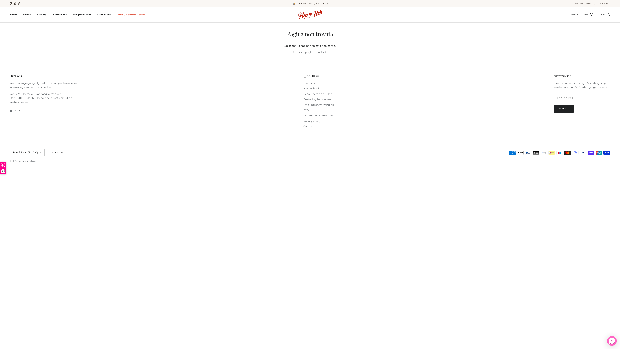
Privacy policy (312, 121)
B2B (306, 110)
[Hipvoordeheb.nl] (310, 14)
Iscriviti (564, 108)
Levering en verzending (318, 104)
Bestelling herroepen (317, 99)
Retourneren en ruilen (317, 93)
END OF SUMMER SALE (131, 14)
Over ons (309, 83)
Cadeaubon (104, 14)
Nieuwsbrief (311, 88)
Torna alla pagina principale (310, 52)
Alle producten (82, 14)
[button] (612, 341)
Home (13, 14)
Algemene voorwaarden (319, 115)
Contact (308, 126)
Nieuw (27, 14)
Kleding (41, 14)
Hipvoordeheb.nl (26, 161)
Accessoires (60, 14)
